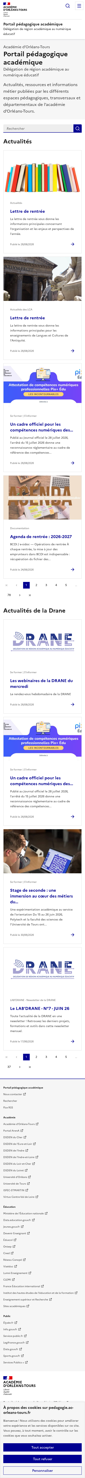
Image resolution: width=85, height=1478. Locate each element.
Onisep (7, 1246)
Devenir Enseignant (14, 1233)
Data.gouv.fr (10, 1349)
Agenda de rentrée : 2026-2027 (41, 537)
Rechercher (68, 6)
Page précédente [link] (16, 585)
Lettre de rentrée (27, 211)
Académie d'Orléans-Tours (19, 1124)
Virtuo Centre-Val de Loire (18, 1197)
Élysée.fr (8, 1323)
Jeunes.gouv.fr (11, 1227)
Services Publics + (13, 1362)
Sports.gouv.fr (11, 1356)
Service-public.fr (13, 1336)
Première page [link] (6, 585)
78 (9, 595)
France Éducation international (21, 1286)
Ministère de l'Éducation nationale (23, 1213)
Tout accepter (42, 1447)
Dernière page (29, 595)
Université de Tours (14, 1184)
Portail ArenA (11, 1131)
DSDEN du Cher (12, 1137)
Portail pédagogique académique (33, 24)
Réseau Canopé (12, 1260)
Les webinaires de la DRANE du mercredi (41, 684)
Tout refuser (42, 1458)
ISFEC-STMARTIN (13, 1190)
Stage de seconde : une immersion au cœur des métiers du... (41, 896)
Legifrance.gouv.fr (14, 1343)
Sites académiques (14, 1306)
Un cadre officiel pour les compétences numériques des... (41, 427)
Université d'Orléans (15, 1177)
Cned (6, 1253)
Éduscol (8, 1240)
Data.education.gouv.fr (17, 1220)
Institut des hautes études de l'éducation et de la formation (38, 1293)
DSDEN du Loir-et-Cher (17, 1164)
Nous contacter (12, 1094)
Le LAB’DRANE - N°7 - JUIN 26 (39, 1008)
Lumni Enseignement (15, 1273)
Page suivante (20, 595)
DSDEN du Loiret (13, 1170)
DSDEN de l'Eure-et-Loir (17, 1144)
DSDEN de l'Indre (13, 1150)
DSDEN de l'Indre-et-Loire (18, 1157)
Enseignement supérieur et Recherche (25, 1299)
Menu (79, 6)
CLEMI (7, 1280)
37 (9, 1067)
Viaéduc (8, 1266)
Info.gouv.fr (10, 1329)
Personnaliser (42, 1470)
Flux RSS (8, 1107)
